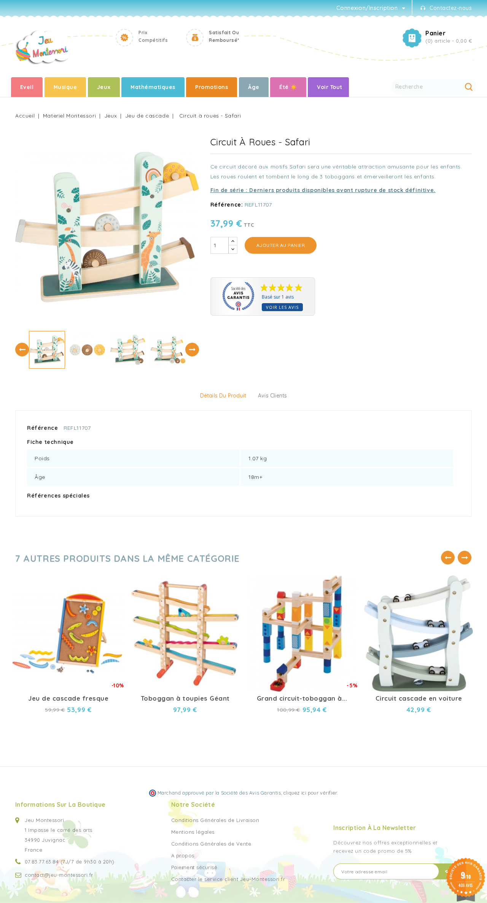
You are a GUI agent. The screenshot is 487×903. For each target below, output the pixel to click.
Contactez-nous (451, 8)
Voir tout (329, 87)
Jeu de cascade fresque (68, 698)
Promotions (211, 87)
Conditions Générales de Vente (211, 844)
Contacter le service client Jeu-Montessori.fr (228, 879)
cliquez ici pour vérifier (310, 793)
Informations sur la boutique (60, 804)
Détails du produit (223, 395)
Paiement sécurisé (194, 867)
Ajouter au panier (280, 245)
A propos (182, 855)
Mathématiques (153, 87)
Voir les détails (111, 592)
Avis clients (272, 395)
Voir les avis (282, 307)
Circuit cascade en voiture (419, 698)
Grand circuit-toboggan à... (302, 698)
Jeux (104, 87)
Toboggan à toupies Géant (185, 698)
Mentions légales (193, 832)
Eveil (27, 87)
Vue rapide (111, 578)
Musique (65, 87)
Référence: (226, 204)
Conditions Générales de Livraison (215, 820)
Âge (253, 87)
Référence (42, 427)
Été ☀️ (288, 87)
